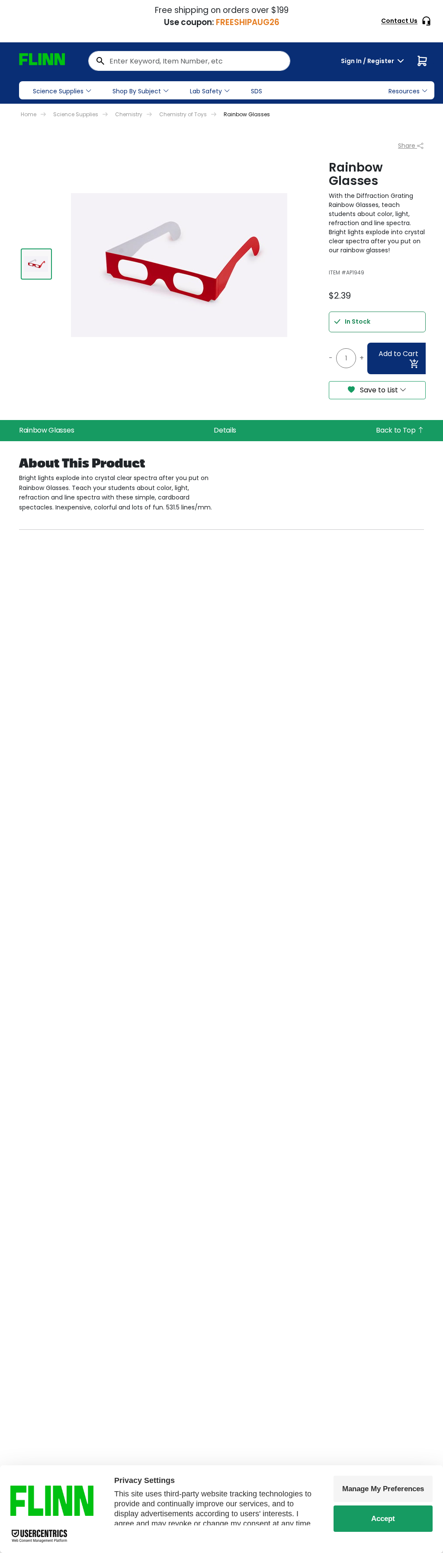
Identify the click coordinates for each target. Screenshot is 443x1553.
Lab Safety (206, 91)
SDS (256, 91)
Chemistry (128, 114)
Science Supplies (58, 91)
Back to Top (396, 430)
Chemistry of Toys (183, 114)
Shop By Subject (136, 91)
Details (225, 430)
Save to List (379, 390)
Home (28, 114)
